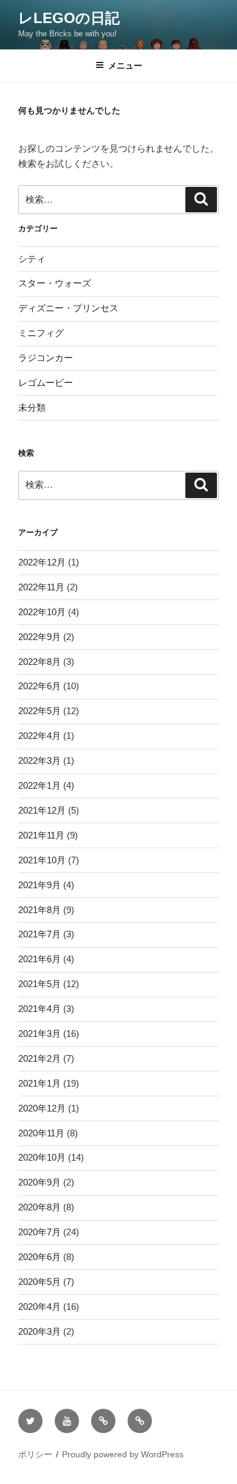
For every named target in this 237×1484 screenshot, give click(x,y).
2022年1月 (39, 785)
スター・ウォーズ (54, 283)
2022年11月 (41, 587)
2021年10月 (42, 860)
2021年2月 (39, 1058)
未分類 (32, 407)
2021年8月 (39, 910)
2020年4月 (39, 1306)
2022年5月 (39, 711)
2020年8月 (39, 1207)
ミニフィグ (41, 333)
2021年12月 (42, 810)
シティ (32, 259)
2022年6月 (39, 686)
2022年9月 (39, 637)
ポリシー (35, 1454)
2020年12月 (42, 1108)
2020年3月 (39, 1331)
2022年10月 (42, 612)
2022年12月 (42, 562)
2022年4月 (39, 735)
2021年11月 (41, 835)
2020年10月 (42, 1157)
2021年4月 (39, 1008)
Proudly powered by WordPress (123, 1454)
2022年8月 (39, 661)
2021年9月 (39, 885)
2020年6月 (39, 1257)
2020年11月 (41, 1133)
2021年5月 (39, 984)
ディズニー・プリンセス (68, 308)
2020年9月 (39, 1182)
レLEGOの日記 (69, 18)
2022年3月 (39, 760)
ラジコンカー (45, 357)
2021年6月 (39, 959)
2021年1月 (39, 1083)
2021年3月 (39, 1033)
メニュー (125, 65)
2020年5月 (39, 1282)
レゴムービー (45, 382)
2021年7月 (39, 934)
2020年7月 (39, 1232)
